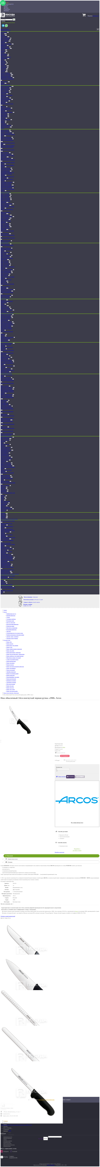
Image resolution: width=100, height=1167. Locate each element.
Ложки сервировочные (7, 216)
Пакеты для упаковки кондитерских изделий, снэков (6, 329)
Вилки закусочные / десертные (6, 201)
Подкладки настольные (7, 558)
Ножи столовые (6, 233)
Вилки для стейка (6, 195)
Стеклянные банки (6, 168)
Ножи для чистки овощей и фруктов (15, 666)
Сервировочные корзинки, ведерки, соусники (7, 419)
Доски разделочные (6, 457)
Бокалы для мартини (7, 137)
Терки (3, 500)
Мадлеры (4, 102)
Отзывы (10, 862)
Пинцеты (4, 488)
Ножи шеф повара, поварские (5, 287)
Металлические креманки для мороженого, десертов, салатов (7, 392)
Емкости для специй (6, 464)
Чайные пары (5, 81)
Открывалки (5, 113)
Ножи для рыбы (5, 225)
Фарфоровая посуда (5, 30)
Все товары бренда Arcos (77, 822)
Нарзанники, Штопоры (7, 112)
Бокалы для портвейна (7, 138)
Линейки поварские (6, 248)
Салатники (4, 65)
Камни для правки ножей (12, 673)
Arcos (63, 747)
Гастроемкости (5, 41)
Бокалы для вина (6, 131)
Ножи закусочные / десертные (5, 228)
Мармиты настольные (7, 360)
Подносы (4, 61)
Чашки (3, 83)
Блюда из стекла (5, 130)
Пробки (3, 121)
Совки (3, 497)
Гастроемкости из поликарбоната (5, 452)
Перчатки (4, 487)
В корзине (40, 1138)
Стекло (2, 128)
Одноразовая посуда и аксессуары (9, 519)
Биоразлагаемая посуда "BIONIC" (6, 524)
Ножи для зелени (5, 485)
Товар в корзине (62, 776)
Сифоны (4, 334)
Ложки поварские (6, 475)
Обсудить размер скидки (70, 761)
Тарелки (4, 71)
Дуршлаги (4, 461)
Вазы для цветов (6, 39)
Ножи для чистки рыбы (7, 269)
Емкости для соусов (6, 462)
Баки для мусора (6, 438)
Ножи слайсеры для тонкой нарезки (14, 656)
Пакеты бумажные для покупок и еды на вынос (8, 556)
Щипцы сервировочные (7, 433)
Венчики (4, 441)
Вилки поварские (6, 243)
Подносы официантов (7, 396)
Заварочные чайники (7, 44)
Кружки (4, 49)
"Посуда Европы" (51, 1165)
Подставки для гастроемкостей (5, 403)
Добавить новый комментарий (8, 916)
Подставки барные (6, 119)
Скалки (3, 335)
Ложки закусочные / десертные (6, 213)
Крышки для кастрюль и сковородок (7, 302)
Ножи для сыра (5, 261)
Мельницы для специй (7, 389)
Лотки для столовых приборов (6, 221)
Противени (4, 491)
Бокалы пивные (5, 152)
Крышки (4, 51)
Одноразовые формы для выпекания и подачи (7, 325)
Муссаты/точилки (6, 252)
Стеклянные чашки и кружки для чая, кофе (7, 184)
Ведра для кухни (5, 440)
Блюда (3, 33)
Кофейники (4, 45)
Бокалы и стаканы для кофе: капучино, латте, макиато (8, 147)
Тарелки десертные (7, 74)
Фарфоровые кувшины (7, 77)
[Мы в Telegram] (3, 26)
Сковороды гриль (6, 308)
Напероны (4, 514)
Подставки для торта (6, 406)
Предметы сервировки (6, 373)
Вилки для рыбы (6, 193)
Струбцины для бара (6, 125)
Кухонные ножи (5, 242)
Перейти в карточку (59, 852)
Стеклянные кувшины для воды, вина (7, 177)
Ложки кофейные (6, 215)
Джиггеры (4, 93)
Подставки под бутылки (7, 365)
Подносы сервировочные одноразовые (7, 560)
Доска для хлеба (5, 355)
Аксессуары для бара (7, 86)
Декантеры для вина (6, 158)
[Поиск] (14, 19)
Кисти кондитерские (7, 317)
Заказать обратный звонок (8, 22)
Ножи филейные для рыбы (12, 677)
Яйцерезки (4, 510)
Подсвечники (5, 400)
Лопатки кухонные (6, 477)
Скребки (4, 495)
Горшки (3, 42)
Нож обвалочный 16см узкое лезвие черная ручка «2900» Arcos (16, 1124)
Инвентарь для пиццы (7, 465)
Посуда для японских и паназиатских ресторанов (7, 409)
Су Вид (3, 498)
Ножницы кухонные (7, 291)
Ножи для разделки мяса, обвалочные (7, 259)
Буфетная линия (5, 341)
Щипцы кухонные (6, 507)
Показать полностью (61, 752)
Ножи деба (4, 253)
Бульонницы (5, 36)
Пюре (3, 580)
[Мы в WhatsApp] (6, 26)
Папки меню (5, 115)
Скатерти (4, 517)
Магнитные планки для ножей (13, 657)
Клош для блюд (5, 386)
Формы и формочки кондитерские (6, 339)
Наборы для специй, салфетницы (6, 57)
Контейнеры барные (6, 99)
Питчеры (4, 118)
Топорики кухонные (6, 295)
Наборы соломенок (6, 108)
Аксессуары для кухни (7, 437)
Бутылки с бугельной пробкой (6, 345)
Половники (4, 490)
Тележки (4, 367)
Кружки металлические (7, 387)
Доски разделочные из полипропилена (6, 459)
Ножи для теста (5, 262)
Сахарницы (4, 67)
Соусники (4, 68)
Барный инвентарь (5, 84)
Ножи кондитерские (6, 272)
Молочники (5, 55)
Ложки (3, 52)
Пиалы (3, 59)
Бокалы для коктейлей (7, 133)
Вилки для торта (6, 196)
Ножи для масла (5, 223)
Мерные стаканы (6, 481)
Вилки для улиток (6, 198)
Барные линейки (6, 87)
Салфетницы (5, 414)
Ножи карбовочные (6, 271)
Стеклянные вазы (6, 171)
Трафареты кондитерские (7, 337)
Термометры (4, 504)
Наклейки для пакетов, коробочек (6, 552)
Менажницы (5, 54)
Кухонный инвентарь (6, 435)
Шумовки (4, 505)
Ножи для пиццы (6, 256)
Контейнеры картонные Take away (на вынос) (8, 538)
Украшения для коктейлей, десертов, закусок (7, 570)
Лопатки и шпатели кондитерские (5, 319)
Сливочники (5, 426)
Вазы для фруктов (6, 38)
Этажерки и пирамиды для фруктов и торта (7, 371)
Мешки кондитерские (7, 321)
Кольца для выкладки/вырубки (6, 470)
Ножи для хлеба (5, 265)
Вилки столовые (6, 205)
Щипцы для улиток (6, 240)
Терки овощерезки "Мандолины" (5, 502)
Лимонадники (5, 358)
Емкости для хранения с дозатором (7, 95)
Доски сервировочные (7, 379)
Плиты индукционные (7, 586)
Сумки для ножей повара (12, 659)
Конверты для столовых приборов (7, 535)
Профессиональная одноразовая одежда (6, 563)
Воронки (4, 445)
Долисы (3, 533)
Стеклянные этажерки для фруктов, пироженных (7, 187)
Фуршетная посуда (6, 572)
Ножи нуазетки (5, 274)
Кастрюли (4, 299)
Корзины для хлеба (6, 357)
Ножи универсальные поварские (6, 280)
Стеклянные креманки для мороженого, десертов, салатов (7, 174)
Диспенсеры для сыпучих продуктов (7, 353)
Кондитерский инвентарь (7, 312)
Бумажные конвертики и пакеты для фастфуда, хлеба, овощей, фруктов (8, 530)
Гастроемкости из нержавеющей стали (7, 449)
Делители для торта (6, 316)
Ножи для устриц (6, 263)
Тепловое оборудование (7, 584)
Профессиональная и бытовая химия (10, 574)
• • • (1, 593)
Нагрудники (4, 550)
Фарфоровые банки (6, 76)
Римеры (3, 122)
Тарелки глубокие (6, 73)
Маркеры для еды (6, 547)
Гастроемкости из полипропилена (5, 455)
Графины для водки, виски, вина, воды (7, 156)
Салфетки (4, 516)
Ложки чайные (5, 219)
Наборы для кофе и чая (7, 394)
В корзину (71, 776)
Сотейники (4, 311)
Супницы (4, 70)
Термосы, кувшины (6, 368)
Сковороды (4, 305)
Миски (3, 304)
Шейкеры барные (6, 126)
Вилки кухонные (5, 444)
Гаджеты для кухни (6, 447)
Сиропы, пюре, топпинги (7, 578)
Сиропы (4, 581)
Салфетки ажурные (6, 565)
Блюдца (3, 35)
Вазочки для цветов (6, 377)
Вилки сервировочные (7, 203)
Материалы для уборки (7, 548)
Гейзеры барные (5, 92)
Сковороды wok (5, 307)
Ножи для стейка (6, 226)
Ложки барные (5, 100)
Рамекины (4, 62)
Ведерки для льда (6, 89)
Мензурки (4, 106)
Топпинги (4, 583)
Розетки (3, 64)
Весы (3, 443)
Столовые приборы (5, 192)
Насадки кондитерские (7, 323)
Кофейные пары (5, 46)
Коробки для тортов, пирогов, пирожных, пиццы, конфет (8, 544)
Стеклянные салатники (7, 182)
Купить (45, 1138)
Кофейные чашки (6, 48)
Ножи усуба (4, 282)
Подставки (4, 401)
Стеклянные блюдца (6, 169)
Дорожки (4, 513)
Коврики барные (6, 97)
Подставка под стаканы (7, 361)
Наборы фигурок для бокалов (6, 110)
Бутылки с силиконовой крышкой (7, 348)
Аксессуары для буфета (7, 343)
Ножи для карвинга (6, 255)
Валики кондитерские (7, 314)
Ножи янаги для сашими (8, 289)
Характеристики (13, 859)
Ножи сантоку (5, 275)
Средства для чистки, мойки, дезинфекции (8, 576)
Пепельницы (5, 116)
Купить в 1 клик (80, 776)
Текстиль (3, 511)
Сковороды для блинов (7, 310)
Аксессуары (4, 32)
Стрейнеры (4, 124)
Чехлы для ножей (6, 296)
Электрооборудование (7, 508)
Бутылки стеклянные (7, 154)
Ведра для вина (5, 90)
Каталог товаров (5, 29)
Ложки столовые (6, 218)
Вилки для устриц (6, 199)
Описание (9, 856)
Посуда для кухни (5, 298)
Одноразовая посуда (7, 554)
